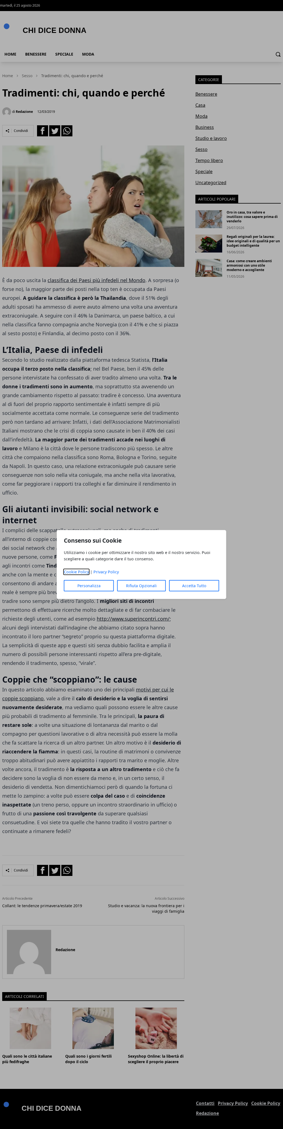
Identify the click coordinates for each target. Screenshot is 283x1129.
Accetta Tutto (194, 585)
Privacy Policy (106, 571)
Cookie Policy (76, 571)
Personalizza (89, 585)
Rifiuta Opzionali (141, 585)
